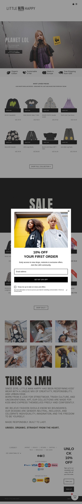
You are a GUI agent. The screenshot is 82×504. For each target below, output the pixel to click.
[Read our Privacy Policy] (66, 290)
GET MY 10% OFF (41, 279)
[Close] (68, 211)
